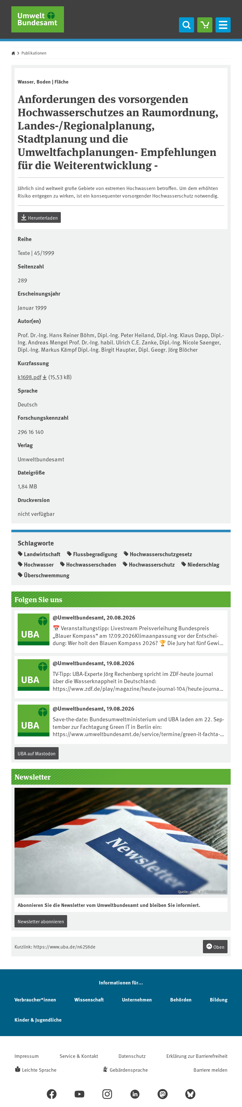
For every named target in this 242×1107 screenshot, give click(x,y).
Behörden (181, 999)
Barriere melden (210, 1069)
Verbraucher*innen (35, 999)
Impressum (26, 1055)
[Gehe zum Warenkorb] (204, 24)
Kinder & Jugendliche (37, 1019)
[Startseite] (37, 19)
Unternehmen (137, 999)
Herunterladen (42, 217)
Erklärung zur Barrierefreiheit (197, 1055)
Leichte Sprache (39, 1069)
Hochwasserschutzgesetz (161, 554)
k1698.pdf (29, 377)
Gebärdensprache (129, 1069)
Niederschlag (203, 564)
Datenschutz (132, 1055)
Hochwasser (39, 564)
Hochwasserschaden (91, 564)
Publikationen (33, 53)
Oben (218, 946)
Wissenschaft (89, 999)
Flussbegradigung (95, 554)
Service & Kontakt (79, 1055)
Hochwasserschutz (152, 564)
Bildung (219, 999)
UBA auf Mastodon (36, 753)
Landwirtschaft (42, 554)
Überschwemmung (46, 575)
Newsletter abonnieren (41, 921)
